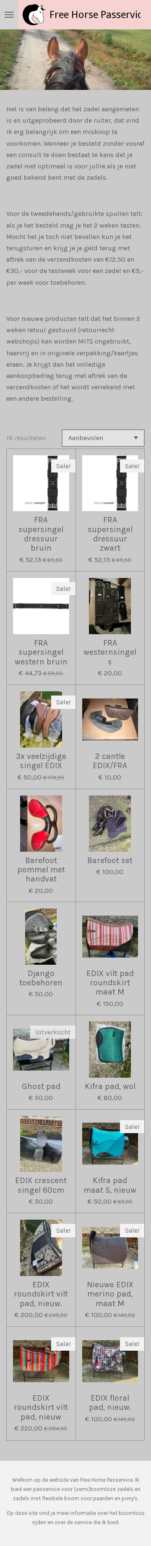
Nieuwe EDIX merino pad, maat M (110, 1294)
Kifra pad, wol (110, 1086)
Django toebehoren (40, 978)
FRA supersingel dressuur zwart (110, 534)
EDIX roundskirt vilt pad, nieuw (41, 1408)
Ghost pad (41, 1086)
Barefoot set (110, 860)
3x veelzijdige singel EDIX (41, 761)
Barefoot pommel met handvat (41, 870)
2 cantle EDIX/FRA (110, 761)
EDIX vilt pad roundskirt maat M (110, 983)
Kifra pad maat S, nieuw (109, 1185)
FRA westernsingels (109, 652)
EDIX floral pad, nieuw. (110, 1403)
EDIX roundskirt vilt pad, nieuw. (41, 1294)
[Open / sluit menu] (9, 14)
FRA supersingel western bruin (41, 652)
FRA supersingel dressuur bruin (40, 534)
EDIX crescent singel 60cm (41, 1185)
